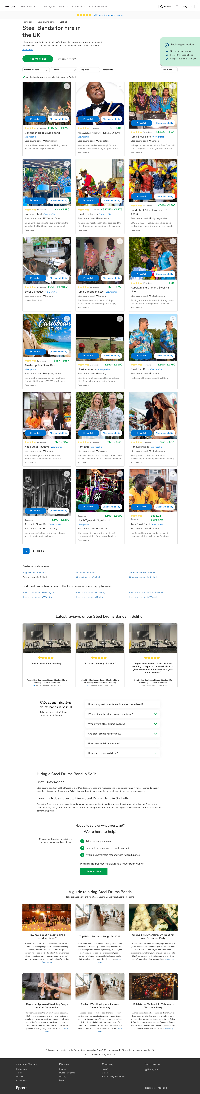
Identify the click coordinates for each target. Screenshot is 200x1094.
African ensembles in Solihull (143, 577)
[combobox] (36, 69)
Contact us (21, 1080)
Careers (106, 1072)
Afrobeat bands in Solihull (88, 577)
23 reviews (94, 210)
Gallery (62, 1076)
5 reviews (147, 442)
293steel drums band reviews (108, 15)
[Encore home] (10, 6)
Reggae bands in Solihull (34, 572)
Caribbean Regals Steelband (50, 680)
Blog (61, 1080)
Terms (19, 1072)
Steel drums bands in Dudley (89, 597)
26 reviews (41, 128)
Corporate (77, 6)
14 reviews (41, 287)
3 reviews (82, 516)
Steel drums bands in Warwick (37, 597)
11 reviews (41, 210)
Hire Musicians (28, 6)
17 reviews (94, 287)
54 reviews (147, 132)
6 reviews (94, 365)
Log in (186, 6)
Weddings (47, 6)
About (105, 1068)
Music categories (67, 1072)
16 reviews (147, 205)
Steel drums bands (47, 21)
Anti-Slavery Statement (113, 1076)
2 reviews (29, 520)
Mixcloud (162, 1087)
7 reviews (147, 365)
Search (167, 6)
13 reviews (147, 283)
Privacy (19, 1076)
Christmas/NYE (96, 6)
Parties (62, 6)
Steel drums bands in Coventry (90, 592)
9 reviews (135, 519)
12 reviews (41, 361)
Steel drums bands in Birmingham (38, 592)
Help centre (21, 1068)
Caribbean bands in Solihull (142, 572)
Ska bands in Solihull (86, 572)
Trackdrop (150, 1087)
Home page (27, 21)
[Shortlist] (177, 6)
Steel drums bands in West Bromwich (147, 592)
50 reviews (94, 128)
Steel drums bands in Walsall (143, 597)
